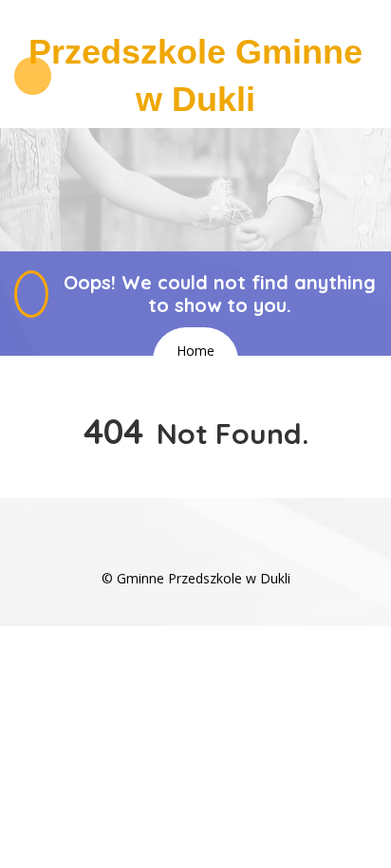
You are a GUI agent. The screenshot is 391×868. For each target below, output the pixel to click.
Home (195, 351)
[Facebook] (195, 550)
